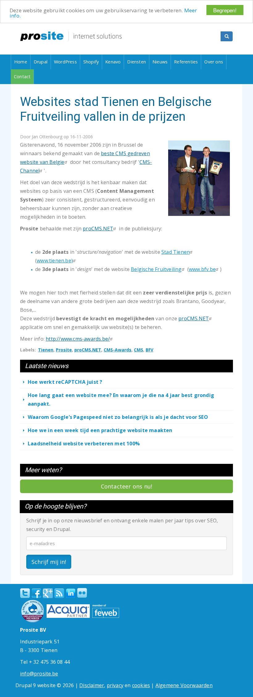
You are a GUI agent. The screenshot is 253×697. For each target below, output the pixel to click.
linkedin (71, 593)
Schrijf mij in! (48, 561)
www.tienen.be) (55, 260)
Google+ (48, 593)
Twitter (25, 593)
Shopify (91, 62)
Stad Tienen (175, 252)
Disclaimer (91, 685)
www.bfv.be (202, 269)
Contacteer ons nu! (126, 486)
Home (20, 62)
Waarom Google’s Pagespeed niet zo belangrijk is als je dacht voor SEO (118, 417)
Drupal (41, 62)
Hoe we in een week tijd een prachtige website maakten (100, 430)
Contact (22, 76)
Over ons (213, 62)
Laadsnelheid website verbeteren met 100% (84, 443)
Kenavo (113, 62)
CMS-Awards (117, 350)
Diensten (136, 62)
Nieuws (160, 62)
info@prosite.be (39, 673)
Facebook (36, 593)
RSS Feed (59, 593)
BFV (149, 350)
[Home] (71, 36)
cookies (141, 685)
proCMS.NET (98, 228)
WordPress (65, 62)
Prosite (64, 350)
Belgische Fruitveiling (156, 269)
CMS (138, 350)
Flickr (82, 593)
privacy (115, 685)
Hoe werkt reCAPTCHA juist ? (65, 382)
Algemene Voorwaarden (184, 685)
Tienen (45, 350)
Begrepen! (225, 10)
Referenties (186, 62)
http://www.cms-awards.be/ (78, 338)
